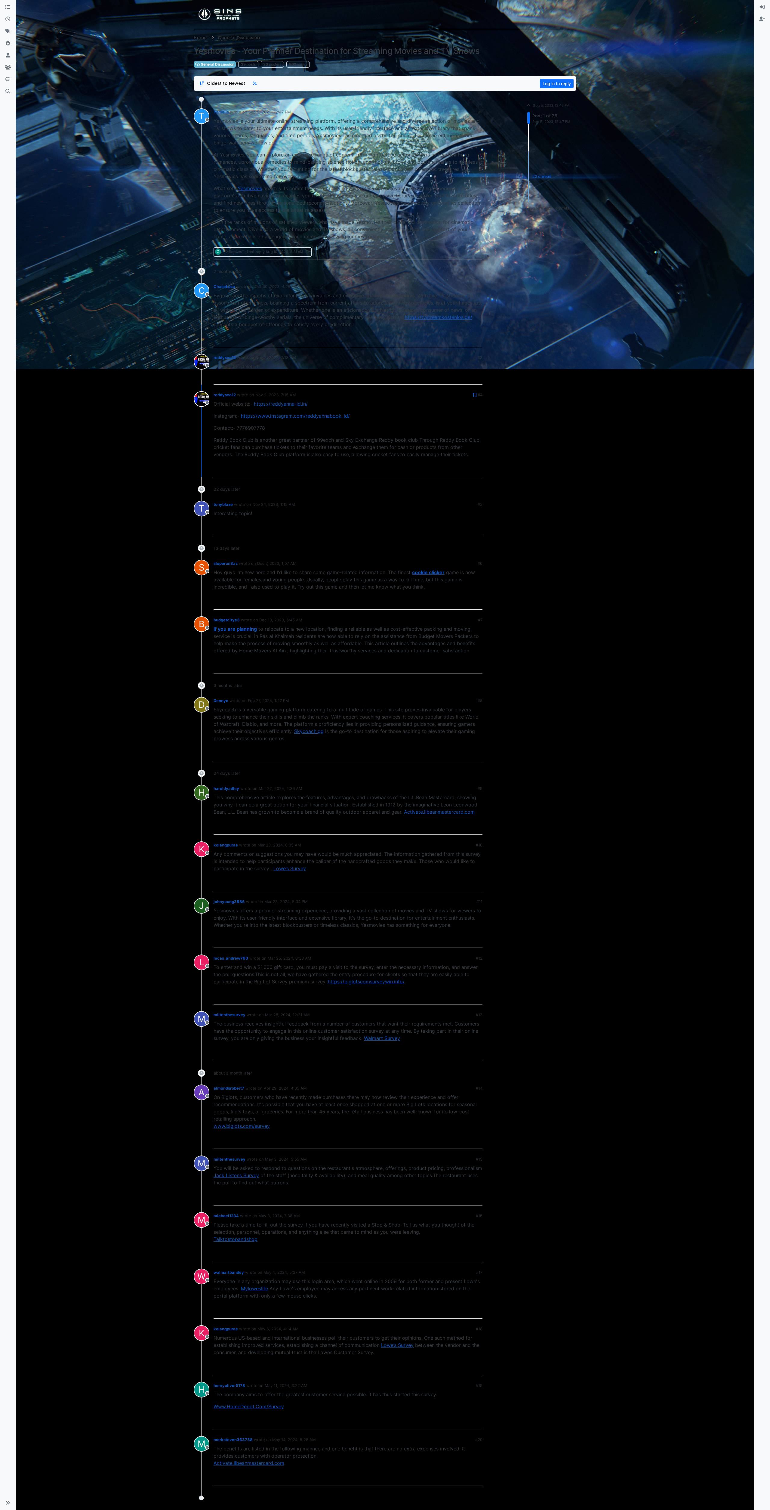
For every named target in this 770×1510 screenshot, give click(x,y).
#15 (479, 1159)
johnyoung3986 (229, 901)
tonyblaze (223, 504)
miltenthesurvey (229, 1014)
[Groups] (7, 67)
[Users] (7, 55)
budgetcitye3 (227, 619)
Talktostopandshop (235, 1239)
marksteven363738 (233, 1439)
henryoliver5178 (229, 1385)
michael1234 (226, 1215)
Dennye (221, 700)
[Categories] (7, 7)
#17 (479, 1272)
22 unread (541, 176)
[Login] (762, 7)
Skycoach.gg (309, 731)
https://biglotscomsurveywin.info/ (366, 982)
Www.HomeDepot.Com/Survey (249, 1406)
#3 (480, 357)
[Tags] (7, 31)
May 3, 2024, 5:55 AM (286, 1159)
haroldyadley (226, 788)
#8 (480, 700)
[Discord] (7, 79)
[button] (7, 1503)
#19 (479, 1385)
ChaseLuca (224, 286)
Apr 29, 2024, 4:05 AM (285, 1088)
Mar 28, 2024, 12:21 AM (287, 1014)
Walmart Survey (382, 1038)
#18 (479, 1328)
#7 (480, 619)
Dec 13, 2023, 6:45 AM (280, 619)
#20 (478, 1439)
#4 (480, 394)
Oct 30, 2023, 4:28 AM (276, 286)
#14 (479, 1088)
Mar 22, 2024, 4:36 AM (280, 788)
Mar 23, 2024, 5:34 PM (286, 901)
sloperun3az (226, 563)
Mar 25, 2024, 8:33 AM (289, 958)
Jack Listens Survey (236, 1175)
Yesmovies (250, 188)
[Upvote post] (456, 252)
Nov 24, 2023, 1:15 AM (273, 504)
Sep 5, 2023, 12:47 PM (269, 112)
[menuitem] (762, 7)
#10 (479, 845)
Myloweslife (254, 1289)
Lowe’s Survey (289, 868)
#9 (480, 788)
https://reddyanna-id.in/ (281, 404)
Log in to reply (557, 83)
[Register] (762, 19)
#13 (479, 1014)
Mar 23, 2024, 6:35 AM (279, 845)
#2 (480, 286)
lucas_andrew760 (231, 958)
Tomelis (221, 112)
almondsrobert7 (229, 1088)
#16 (479, 1215)
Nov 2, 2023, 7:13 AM (275, 357)
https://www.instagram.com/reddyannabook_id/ (295, 416)
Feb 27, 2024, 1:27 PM (268, 700)
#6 (480, 563)
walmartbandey (229, 1272)
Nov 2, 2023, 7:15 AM (275, 394)
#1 (480, 112)
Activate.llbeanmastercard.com (439, 812)
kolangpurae (226, 845)
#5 (480, 504)
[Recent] (7, 19)
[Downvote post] (477, 252)
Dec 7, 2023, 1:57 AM (277, 563)
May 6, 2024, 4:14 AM (278, 1328)
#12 (479, 958)
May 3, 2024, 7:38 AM (279, 1215)
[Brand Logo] (220, 14)
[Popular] (7, 43)
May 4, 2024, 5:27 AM (284, 1272)
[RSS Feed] (254, 83)
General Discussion (217, 64)
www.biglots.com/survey (242, 1126)
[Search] (7, 91)
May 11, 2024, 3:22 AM (286, 1385)
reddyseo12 (225, 357)
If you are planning (235, 629)
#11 (479, 901)
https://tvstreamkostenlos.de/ (438, 317)
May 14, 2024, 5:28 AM (294, 1439)
